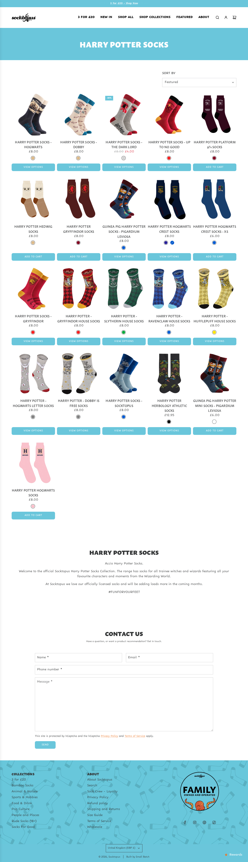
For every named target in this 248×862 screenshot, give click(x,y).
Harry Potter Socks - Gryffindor (33, 318)
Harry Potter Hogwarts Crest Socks (169, 229)
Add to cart (215, 167)
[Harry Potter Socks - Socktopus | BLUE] (124, 417)
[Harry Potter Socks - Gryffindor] (33, 288)
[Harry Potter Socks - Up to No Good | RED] (169, 158)
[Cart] (234, 17)
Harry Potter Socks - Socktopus (124, 403)
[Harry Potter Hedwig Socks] (33, 199)
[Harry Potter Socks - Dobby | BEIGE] (78, 158)
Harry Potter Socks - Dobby (78, 144)
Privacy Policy (109, 736)
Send (45, 745)
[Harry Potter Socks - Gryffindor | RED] (33, 332)
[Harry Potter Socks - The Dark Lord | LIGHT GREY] (124, 158)
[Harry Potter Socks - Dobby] (78, 114)
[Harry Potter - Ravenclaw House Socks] (169, 288)
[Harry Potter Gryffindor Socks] (78, 199)
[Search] (217, 17)
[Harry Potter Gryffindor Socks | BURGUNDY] (78, 243)
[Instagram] (194, 822)
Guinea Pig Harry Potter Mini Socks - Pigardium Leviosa (214, 405)
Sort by (168, 73)
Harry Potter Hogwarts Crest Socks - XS (214, 229)
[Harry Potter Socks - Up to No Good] (169, 114)
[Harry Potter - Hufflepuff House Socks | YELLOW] (214, 332)
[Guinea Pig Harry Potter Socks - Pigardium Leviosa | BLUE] (124, 248)
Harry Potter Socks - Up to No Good (169, 144)
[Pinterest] (204, 822)
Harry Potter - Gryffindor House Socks (78, 318)
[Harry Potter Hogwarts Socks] (33, 463)
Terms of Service (135, 736)
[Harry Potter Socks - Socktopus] (124, 373)
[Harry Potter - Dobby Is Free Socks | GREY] (78, 417)
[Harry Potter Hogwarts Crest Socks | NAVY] (166, 243)
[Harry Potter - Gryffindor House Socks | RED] (78, 332)
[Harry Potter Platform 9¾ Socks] (214, 114)
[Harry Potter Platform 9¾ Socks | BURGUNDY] (214, 158)
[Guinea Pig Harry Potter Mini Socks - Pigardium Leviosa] (214, 373)
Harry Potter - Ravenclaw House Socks (169, 318)
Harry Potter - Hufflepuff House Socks (215, 318)
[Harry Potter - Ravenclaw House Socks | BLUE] (169, 332)
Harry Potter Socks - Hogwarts (33, 144)
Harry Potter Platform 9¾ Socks (214, 144)
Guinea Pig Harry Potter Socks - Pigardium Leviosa (124, 231)
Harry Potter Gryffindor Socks (78, 229)
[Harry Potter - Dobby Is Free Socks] (78, 373)
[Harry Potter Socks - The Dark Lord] (124, 114)
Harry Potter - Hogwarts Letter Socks (33, 403)
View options (33, 167)
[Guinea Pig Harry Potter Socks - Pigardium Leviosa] (124, 199)
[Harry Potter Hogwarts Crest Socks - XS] (214, 199)
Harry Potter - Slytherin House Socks (124, 318)
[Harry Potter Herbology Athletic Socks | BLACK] (169, 422)
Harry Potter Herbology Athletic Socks (169, 405)
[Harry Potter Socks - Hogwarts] (33, 114)
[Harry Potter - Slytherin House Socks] (124, 288)
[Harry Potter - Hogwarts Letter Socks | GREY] (33, 417)
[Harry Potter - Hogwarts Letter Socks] (33, 373)
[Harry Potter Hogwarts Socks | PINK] (33, 506)
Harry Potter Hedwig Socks (33, 229)
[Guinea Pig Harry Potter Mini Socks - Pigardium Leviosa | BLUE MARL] (214, 422)
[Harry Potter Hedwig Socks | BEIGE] (33, 243)
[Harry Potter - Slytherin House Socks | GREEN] (124, 332)
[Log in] (226, 17)
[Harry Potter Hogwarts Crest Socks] (169, 199)
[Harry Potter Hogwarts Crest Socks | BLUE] (172, 243)
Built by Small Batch (137, 857)
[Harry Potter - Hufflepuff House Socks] (214, 288)
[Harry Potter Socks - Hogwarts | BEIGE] (33, 158)
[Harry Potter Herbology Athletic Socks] (169, 373)
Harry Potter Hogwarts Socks (33, 493)
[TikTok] (214, 822)
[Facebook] (185, 822)
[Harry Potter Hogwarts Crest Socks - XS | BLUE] (214, 243)
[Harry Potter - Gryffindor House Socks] (78, 288)
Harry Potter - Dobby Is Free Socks (78, 403)
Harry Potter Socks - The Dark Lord (124, 144)
